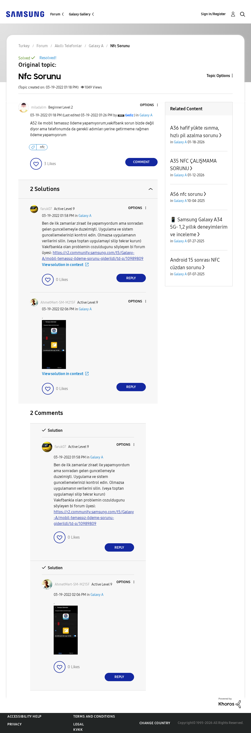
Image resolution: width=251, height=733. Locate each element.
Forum (55, 14)
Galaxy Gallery (79, 14)
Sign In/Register (213, 14)
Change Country (154, 723)
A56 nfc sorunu (186, 194)
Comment (141, 162)
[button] (149, 105)
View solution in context (62, 264)
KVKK (78, 730)
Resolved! (47, 58)
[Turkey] (25, 13)
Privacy (14, 724)
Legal (78, 724)
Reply (131, 278)
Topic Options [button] (218, 75)
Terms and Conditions (94, 716)
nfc (42, 147)
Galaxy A (145, 115)
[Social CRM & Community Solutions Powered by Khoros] (230, 702)
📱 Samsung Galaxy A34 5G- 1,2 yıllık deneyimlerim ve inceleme (198, 227)
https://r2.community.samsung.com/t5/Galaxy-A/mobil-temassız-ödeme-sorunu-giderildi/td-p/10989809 (94, 518)
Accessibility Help (24, 716)
